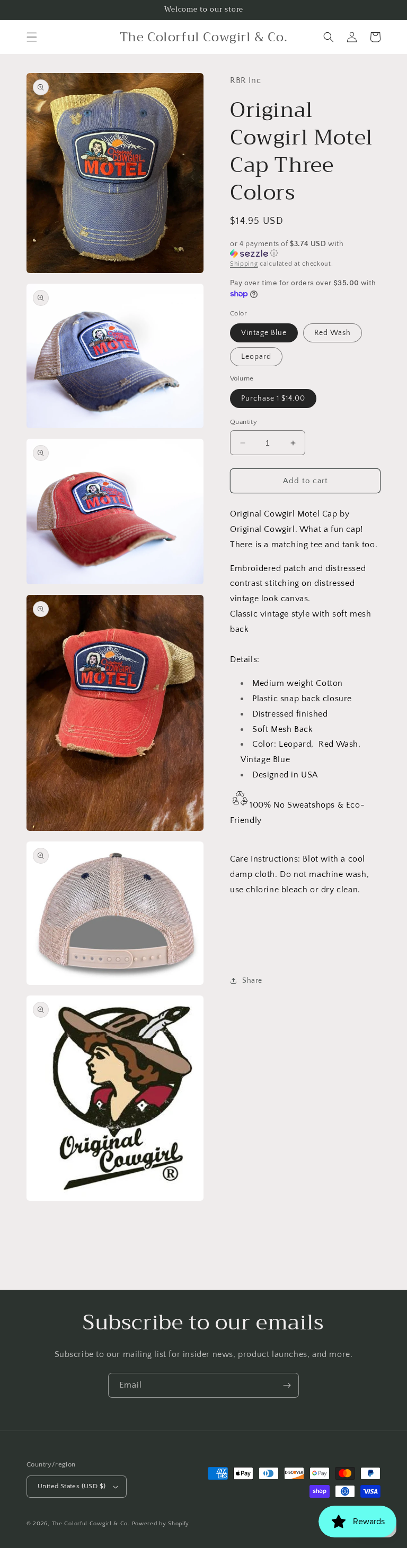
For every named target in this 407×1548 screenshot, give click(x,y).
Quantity (243, 422)
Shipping (244, 263)
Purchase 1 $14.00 (273, 398)
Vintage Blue (264, 333)
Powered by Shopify (161, 1523)
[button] (31, 37)
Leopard (256, 356)
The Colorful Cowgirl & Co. (91, 1523)
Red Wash (332, 333)
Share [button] (252, 980)
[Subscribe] (286, 1385)
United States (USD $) (71, 1486)
